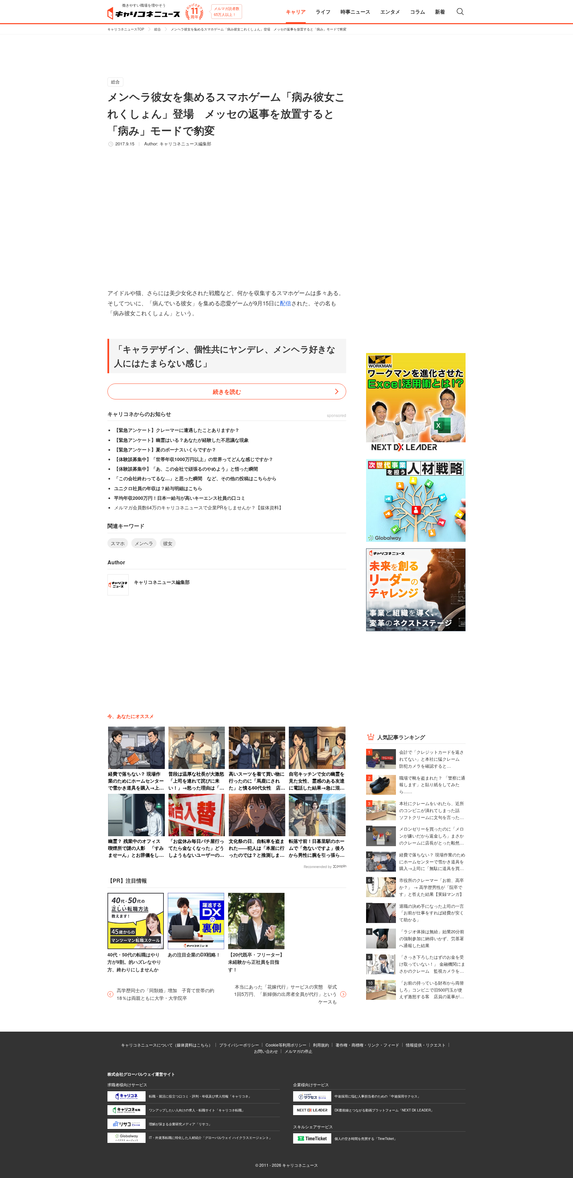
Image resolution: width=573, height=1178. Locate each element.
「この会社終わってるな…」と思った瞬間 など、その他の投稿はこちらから (195, 478)
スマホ (118, 543)
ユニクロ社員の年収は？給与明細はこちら (158, 488)
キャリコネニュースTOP (125, 29)
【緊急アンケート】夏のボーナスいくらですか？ (165, 449)
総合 (157, 29)
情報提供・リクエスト (426, 1045)
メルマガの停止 (298, 1051)
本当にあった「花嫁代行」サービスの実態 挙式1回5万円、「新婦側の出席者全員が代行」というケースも (285, 994)
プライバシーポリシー (239, 1045)
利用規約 (321, 1045)
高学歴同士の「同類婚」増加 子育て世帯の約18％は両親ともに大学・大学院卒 (165, 994)
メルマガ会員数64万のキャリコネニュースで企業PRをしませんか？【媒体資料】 (199, 507)
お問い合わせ (266, 1051)
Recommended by (318, 866)
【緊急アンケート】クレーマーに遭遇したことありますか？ (176, 430)
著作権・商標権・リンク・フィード (367, 1045)
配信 (285, 303)
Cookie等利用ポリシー (286, 1045)
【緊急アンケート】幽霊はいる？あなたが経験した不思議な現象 (181, 439)
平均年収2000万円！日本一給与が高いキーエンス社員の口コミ (179, 497)
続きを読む (227, 391)
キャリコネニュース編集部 (185, 143)
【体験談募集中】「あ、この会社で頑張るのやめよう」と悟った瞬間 (186, 468)
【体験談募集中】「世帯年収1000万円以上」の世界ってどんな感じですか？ (193, 459)
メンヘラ (144, 543)
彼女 (167, 543)
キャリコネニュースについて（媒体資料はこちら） (167, 1045)
